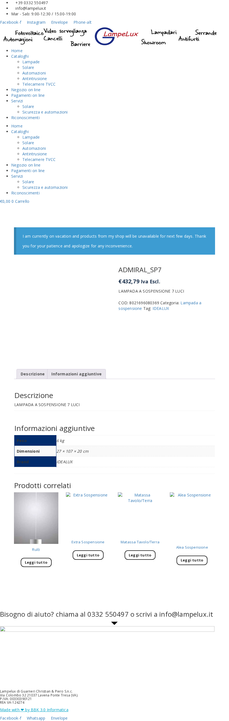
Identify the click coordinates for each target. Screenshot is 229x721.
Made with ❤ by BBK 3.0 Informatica (34, 709)
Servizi (17, 100)
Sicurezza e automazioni (45, 112)
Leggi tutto (36, 562)
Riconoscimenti (25, 117)
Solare (28, 67)
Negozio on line (25, 89)
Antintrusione (34, 78)
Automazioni (34, 73)
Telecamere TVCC (39, 84)
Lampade (31, 61)
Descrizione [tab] (33, 374)
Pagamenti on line (28, 95)
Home (17, 50)
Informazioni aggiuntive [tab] (76, 374)
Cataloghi (20, 56)
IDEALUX (160, 308)
